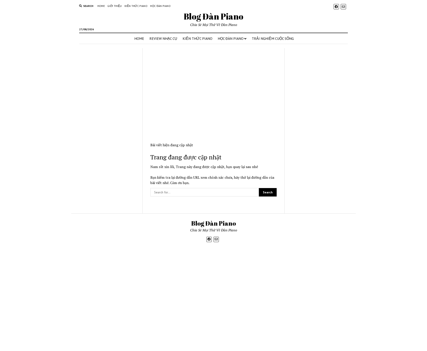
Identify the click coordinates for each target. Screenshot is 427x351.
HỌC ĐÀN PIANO (231, 38)
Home (101, 6)
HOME (139, 38)
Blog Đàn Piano (213, 16)
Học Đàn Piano (160, 6)
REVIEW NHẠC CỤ (163, 38)
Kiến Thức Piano (136, 6)
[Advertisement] (109, 130)
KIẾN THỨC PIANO (197, 38)
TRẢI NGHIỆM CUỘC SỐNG (273, 38)
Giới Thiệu (114, 6)
